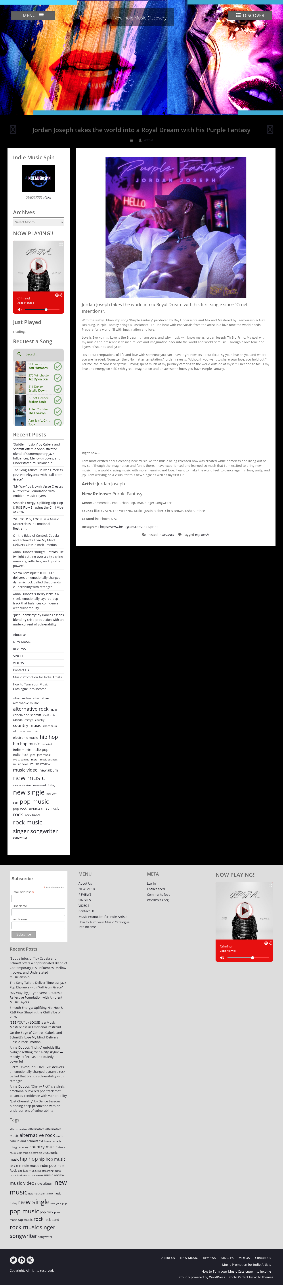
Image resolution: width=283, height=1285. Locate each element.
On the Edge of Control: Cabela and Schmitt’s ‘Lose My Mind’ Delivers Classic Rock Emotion (36, 540)
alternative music (26, 703)
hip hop (49, 736)
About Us (20, 635)
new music (29, 777)
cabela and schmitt (27, 715)
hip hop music (26, 743)
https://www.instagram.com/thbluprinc (129, 527)
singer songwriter (35, 831)
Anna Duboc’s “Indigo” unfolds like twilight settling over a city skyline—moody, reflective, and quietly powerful (38, 559)
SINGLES (19, 656)
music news (20, 764)
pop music (202, 535)
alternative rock (31, 709)
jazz (32, 755)
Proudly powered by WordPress (202, 1277)
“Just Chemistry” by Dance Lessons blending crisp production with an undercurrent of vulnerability (38, 619)
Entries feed (156, 889)
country (39, 720)
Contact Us (21, 670)
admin (148, 140)
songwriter (20, 837)
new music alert (22, 785)
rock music (27, 822)
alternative (41, 698)
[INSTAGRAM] (30, 1260)
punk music (35, 808)
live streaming (21, 759)
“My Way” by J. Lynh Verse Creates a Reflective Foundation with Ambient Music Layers (38, 491)
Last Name (19, 919)
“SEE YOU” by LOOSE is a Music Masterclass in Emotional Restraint (36, 524)
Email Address (22, 892)
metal (34, 759)
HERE (46, 197)
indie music (22, 749)
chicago (29, 720)
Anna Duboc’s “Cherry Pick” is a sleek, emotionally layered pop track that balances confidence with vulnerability (36, 601)
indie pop (40, 749)
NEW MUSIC (22, 642)
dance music (50, 725)
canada (18, 720)
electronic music (25, 737)
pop (15, 802)
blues (54, 710)
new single (28, 792)
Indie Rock (20, 754)
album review (22, 698)
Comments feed (158, 894)
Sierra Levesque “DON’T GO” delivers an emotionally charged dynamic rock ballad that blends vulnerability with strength (37, 580)
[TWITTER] (13, 1260)
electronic (33, 731)
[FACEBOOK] (21, 1260)
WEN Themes (263, 1277)
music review (40, 764)
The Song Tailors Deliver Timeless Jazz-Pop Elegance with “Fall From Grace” (38, 474)
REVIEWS (168, 535)
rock (18, 814)
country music (27, 725)
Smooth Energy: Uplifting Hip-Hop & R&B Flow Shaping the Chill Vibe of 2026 (38, 507)
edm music (19, 731)
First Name (19, 906)
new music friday (44, 785)
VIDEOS (18, 663)
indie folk (47, 744)
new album (49, 770)
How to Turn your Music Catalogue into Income (30, 686)
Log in (151, 883)
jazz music (43, 755)
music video (25, 770)
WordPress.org (158, 900)
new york (51, 793)
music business (48, 759)
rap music (51, 808)
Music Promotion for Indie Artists (37, 677)
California (49, 715)
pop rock (20, 808)
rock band (32, 815)
